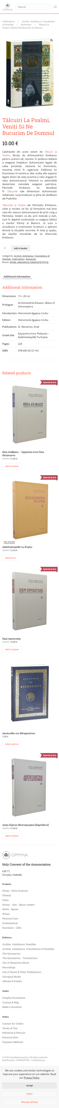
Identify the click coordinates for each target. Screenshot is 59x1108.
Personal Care (10, 918)
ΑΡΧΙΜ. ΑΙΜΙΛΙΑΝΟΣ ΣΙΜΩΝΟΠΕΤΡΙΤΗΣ (29, 262)
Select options (12, 744)
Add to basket (20, 248)
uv (43, 1060)
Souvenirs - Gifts (11, 927)
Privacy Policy (31, 1077)
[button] (55, 6)
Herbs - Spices (10, 909)
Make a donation (12, 1006)
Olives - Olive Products (15, 890)
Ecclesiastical (10, 923)
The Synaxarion (11, 953)
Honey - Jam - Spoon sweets (18, 904)
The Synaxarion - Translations (20, 958)
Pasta (5, 900)
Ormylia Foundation (13, 997)
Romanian (31, 259)
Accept (29, 1085)
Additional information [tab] (17, 276)
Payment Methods (12, 1042)
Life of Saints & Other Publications (21, 971)
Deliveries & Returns (13, 1032)
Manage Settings (29, 1102)
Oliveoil (6, 895)
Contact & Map (10, 1002)
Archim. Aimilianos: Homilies (19, 944)
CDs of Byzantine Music (15, 962)
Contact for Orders (12, 1023)
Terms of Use (9, 1028)
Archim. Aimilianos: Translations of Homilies (28, 948)
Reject (30, 1093)
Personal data (10, 1037)
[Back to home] (7, 6)
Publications (18, 259)
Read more (10, 557)
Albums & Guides (12, 981)
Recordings (8, 967)
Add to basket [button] (12, 466)
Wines (6, 913)
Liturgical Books (11, 976)
